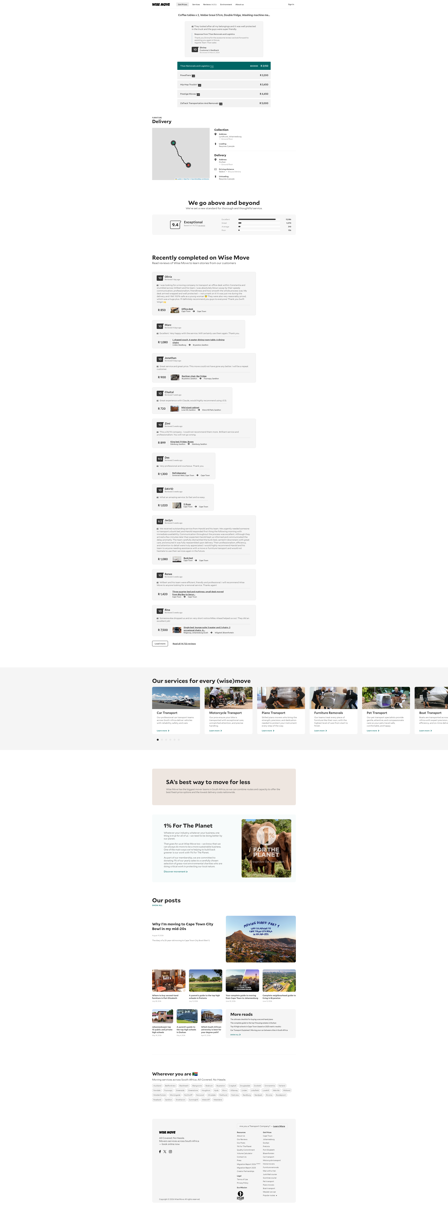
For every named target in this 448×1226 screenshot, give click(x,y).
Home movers (269, 1164)
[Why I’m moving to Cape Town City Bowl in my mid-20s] (259, 939)
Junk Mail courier (270, 1174)
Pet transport (268, 1181)
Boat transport (269, 1188)
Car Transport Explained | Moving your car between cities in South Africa (259, 1030)
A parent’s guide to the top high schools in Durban (186, 1030)
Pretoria (266, 1146)
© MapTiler (185, 179)
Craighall (232, 1085)
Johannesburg (269, 1139)
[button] (173, 142)
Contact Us (241, 1157)
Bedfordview (170, 1085)
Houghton (206, 1090)
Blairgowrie (197, 1085)
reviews (201, 225)
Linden (244, 1090)
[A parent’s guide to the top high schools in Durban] (187, 1016)
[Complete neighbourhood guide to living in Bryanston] (279, 980)
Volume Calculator (244, 1153)
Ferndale (156, 1090)
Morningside (175, 1095)
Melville (276, 1090)
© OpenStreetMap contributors (199, 179)
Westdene (218, 1099)
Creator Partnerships (245, 1171)
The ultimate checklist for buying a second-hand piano (251, 1019)
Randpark (258, 1095)
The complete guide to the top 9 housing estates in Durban (253, 1023)
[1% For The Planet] (250, 1195)
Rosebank (157, 1099)
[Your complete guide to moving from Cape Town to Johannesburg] (242, 980)
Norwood (200, 1095)
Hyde (216, 1090)
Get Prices (182, 4)
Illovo (224, 1090)
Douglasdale (245, 1085)
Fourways (168, 1090)
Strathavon (180, 1099)
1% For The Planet (244, 1146)
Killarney (234, 1090)
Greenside (180, 1090)
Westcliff (206, 1099)
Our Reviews (242, 1139)
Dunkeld (257, 1085)
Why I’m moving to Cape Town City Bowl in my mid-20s (182, 926)
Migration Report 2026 (248, 1164)
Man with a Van (269, 1171)
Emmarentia (270, 1085)
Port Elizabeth (269, 1150)
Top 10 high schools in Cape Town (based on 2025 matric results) (255, 1026)
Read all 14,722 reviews (184, 643)
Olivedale (212, 1095)
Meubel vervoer (269, 1192)
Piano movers (268, 1185)
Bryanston (221, 1085)
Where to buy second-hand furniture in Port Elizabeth (165, 996)
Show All (157, 905)
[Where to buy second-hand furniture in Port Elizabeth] (169, 980)
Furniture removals (271, 1167)
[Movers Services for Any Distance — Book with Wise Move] (161, 4)
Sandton (168, 1099)
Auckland (157, 1085)
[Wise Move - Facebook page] (160, 1152)
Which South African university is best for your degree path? (211, 1030)
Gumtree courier (270, 1178)
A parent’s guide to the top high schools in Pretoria (204, 996)
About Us (241, 1136)
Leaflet (179, 179)
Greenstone (193, 1090)
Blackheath (184, 1085)
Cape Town (267, 1136)
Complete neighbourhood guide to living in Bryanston (279, 996)
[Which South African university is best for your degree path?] (211, 1016)
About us (239, 4)
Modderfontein (159, 1095)
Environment (226, 4)
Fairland (282, 1085)
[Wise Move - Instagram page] (170, 1152)
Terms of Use (242, 1179)
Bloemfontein (268, 1153)
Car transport (268, 1157)
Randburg (247, 1095)
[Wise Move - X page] (164, 1152)
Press (239, 1160)
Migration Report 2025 (246, 1167)
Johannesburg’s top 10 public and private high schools (162, 1030)
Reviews (210, 4)
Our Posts (241, 1143)
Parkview (235, 1095)
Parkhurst (223, 1095)
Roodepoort (281, 1095)
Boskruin (209, 1085)
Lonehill (266, 1090)
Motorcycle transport (272, 1160)
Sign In (291, 4)
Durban (266, 1143)
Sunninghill (193, 1099)
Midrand (286, 1090)
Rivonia (269, 1095)
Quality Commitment (246, 1150)
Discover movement (175, 871)
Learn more (162, 730)
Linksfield (255, 1090)
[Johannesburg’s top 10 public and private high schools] (162, 1016)
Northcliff (188, 1095)
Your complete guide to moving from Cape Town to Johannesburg (242, 996)
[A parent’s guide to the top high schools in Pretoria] (205, 980)
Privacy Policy (242, 1183)
